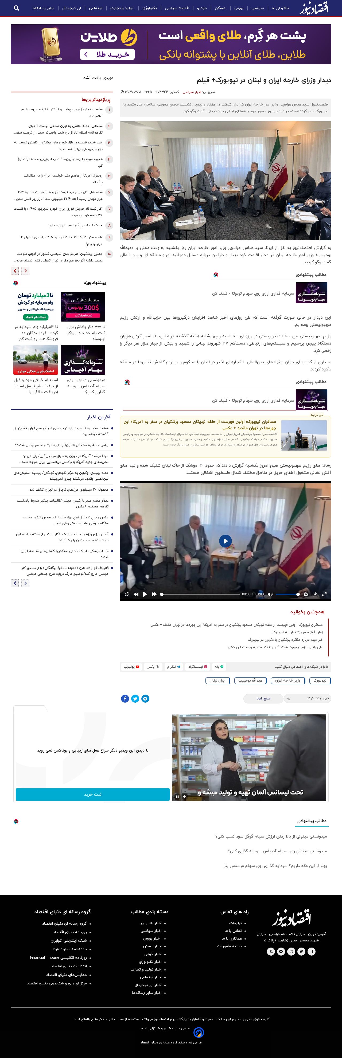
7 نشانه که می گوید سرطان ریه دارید (75, 225)
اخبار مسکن (152, 946)
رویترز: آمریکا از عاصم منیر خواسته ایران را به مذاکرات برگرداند (63, 179)
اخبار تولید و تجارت (146, 969)
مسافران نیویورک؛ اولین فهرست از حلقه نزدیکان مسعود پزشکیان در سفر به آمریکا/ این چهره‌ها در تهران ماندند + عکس (200, 425)
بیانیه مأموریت (229, 946)
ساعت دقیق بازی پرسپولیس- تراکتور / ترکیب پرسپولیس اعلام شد (61, 113)
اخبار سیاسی (191, 92)
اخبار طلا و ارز (151, 923)
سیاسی (257, 8)
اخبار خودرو (153, 954)
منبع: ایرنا (263, 699)
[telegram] (281, 951)
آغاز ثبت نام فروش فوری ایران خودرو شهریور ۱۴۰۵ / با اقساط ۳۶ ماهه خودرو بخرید (58, 212)
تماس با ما (233, 930)
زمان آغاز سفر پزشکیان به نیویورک (298, 632)
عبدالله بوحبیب (250, 680)
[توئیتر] (135, 699)
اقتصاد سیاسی (177, 8)
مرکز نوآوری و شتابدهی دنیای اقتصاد (57, 983)
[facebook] (312, 951)
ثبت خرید (93, 794)
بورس (238, 8)
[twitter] (301, 951)
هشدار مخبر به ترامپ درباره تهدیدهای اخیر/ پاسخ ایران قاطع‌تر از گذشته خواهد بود (61, 431)
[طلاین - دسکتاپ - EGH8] (171, 44)
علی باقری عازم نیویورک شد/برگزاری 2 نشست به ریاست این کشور (275, 647)
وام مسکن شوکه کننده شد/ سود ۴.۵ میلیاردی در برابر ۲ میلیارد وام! (62, 241)
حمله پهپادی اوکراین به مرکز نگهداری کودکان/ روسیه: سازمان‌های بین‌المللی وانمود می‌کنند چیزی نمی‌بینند (61, 476)
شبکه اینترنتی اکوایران (69, 940)
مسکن (220, 8)
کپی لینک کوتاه (318, 698)
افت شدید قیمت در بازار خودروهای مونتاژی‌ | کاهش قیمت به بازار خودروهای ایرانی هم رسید (58, 146)
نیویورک (320, 680)
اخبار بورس (152, 938)
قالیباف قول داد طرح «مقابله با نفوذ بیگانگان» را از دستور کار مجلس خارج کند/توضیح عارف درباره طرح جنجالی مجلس (65, 571)
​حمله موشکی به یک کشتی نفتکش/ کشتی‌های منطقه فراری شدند (64, 554)
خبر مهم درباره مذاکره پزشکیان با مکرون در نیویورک (285, 639)
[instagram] (291, 951)
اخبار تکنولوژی (150, 961)
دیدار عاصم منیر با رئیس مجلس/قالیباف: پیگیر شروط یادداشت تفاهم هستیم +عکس (62, 503)
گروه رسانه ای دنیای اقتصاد (64, 923)
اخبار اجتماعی (151, 977)
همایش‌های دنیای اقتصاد (66, 974)
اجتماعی (95, 8)
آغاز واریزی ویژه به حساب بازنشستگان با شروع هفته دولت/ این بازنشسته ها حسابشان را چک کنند (62, 537)
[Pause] (177, 796)
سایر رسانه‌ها (43, 8)
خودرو (202, 8)
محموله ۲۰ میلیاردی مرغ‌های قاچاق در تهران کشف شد (69, 489)
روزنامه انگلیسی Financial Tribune (58, 957)
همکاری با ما (232, 938)
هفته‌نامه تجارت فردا (70, 949)
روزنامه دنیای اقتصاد (70, 932)
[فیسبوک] (125, 699)
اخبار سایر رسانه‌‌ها (147, 992)
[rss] (271, 951)
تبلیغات (235, 923)
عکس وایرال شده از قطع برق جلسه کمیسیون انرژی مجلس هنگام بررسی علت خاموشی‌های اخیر (65, 520)
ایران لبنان (217, 680)
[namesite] (314, 8)
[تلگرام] (145, 699)
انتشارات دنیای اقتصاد (69, 966)
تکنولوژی (149, 8)
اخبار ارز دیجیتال (148, 985)
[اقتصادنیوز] (291, 918)
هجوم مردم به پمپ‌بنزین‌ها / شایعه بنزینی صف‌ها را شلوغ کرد (60, 162)
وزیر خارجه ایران (288, 680)
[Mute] (185, 796)
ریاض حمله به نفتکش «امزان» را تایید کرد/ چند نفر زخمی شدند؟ (61, 445)
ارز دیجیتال (71, 8)
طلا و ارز (282, 8)
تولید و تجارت (122, 8)
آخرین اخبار (99, 417)
